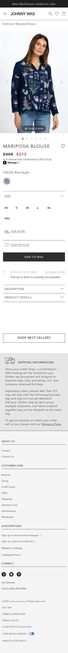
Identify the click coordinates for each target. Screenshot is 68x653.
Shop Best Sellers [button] (34, 338)
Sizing (5, 481)
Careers (6, 450)
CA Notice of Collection (16, 627)
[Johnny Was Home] (23, 13)
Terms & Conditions (13, 614)
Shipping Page (51, 424)
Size (8, 196)
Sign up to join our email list (18, 541)
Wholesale (7, 517)
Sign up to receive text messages (20, 535)
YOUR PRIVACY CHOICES (15, 634)
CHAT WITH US (20, 245)
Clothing (7, 24)
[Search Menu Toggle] (50, 14)
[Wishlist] (57, 14)
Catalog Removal (11, 555)
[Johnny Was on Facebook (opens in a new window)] (4, 574)
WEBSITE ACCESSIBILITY (14, 641)
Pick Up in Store (24, 272)
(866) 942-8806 (18, 588)
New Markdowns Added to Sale (34, 4)
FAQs (4, 493)
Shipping (7, 499)
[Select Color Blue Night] (7, 181)
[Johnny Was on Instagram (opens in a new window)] (11, 574)
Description (14, 289)
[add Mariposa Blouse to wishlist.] (62, 146)
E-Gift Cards (8, 487)
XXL (7, 218)
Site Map (7, 608)
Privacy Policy (10, 620)
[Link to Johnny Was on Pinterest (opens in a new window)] (19, 574)
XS (6, 208)
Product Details (18, 297)
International (9, 511)
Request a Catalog (12, 548)
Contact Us (8, 456)
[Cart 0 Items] (64, 14)
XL (49, 208)
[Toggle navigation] (5, 14)
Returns (6, 475)
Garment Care (9, 505)
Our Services (8, 582)
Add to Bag (33, 257)
